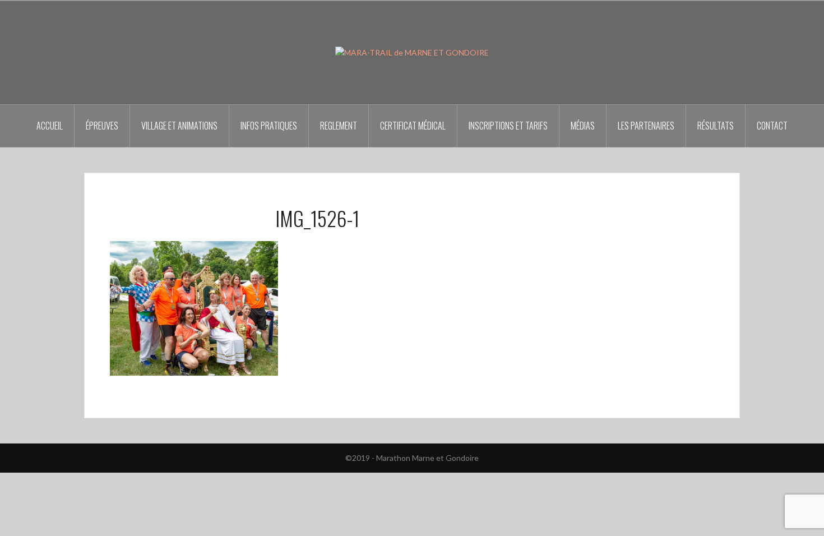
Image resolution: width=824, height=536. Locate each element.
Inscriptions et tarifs (508, 125)
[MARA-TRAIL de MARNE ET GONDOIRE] (412, 52)
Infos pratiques (268, 125)
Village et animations (179, 125)
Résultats (715, 125)
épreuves (102, 125)
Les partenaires (646, 125)
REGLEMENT (338, 125)
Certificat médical (413, 125)
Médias (583, 125)
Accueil (49, 125)
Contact (772, 125)
